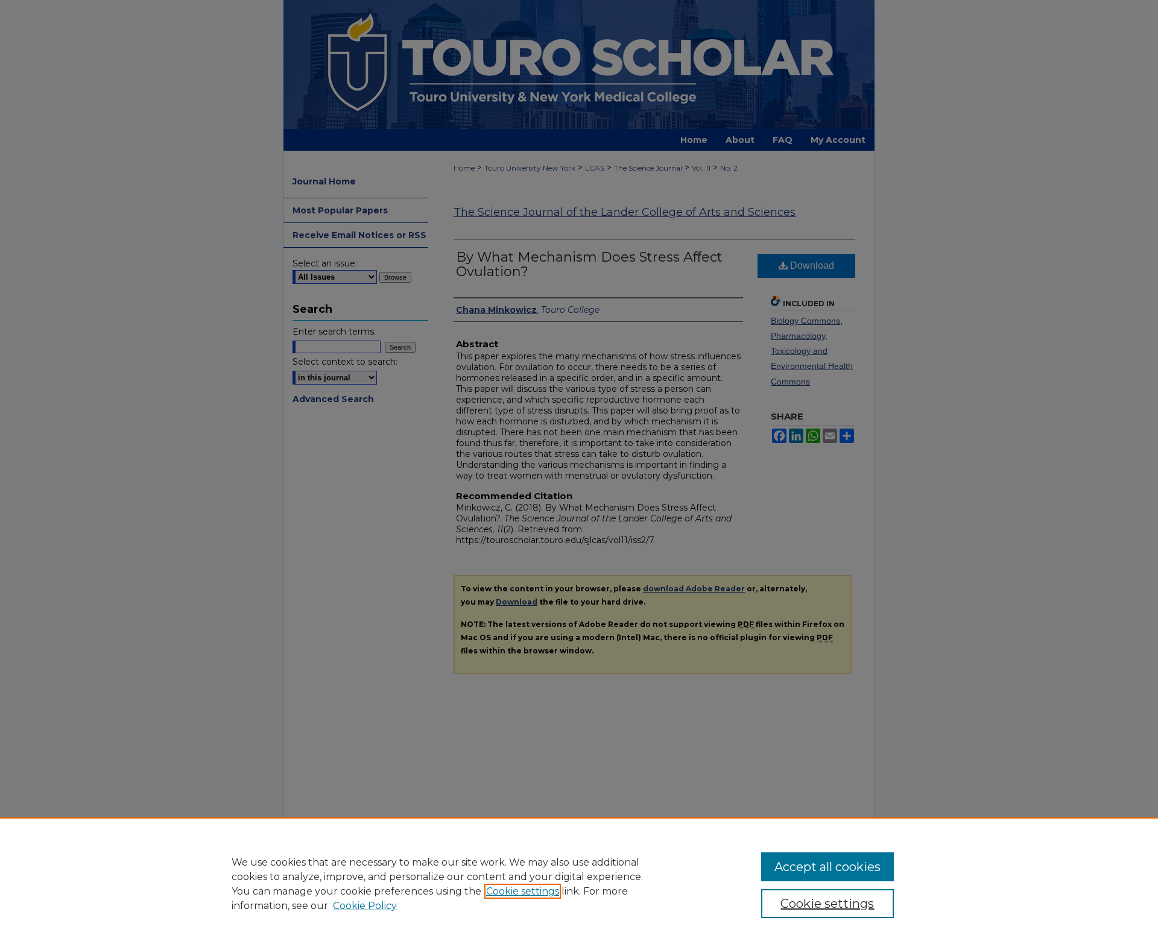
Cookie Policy (365, 905)
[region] (579, 883)
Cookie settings (522, 891)
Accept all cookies (827, 867)
